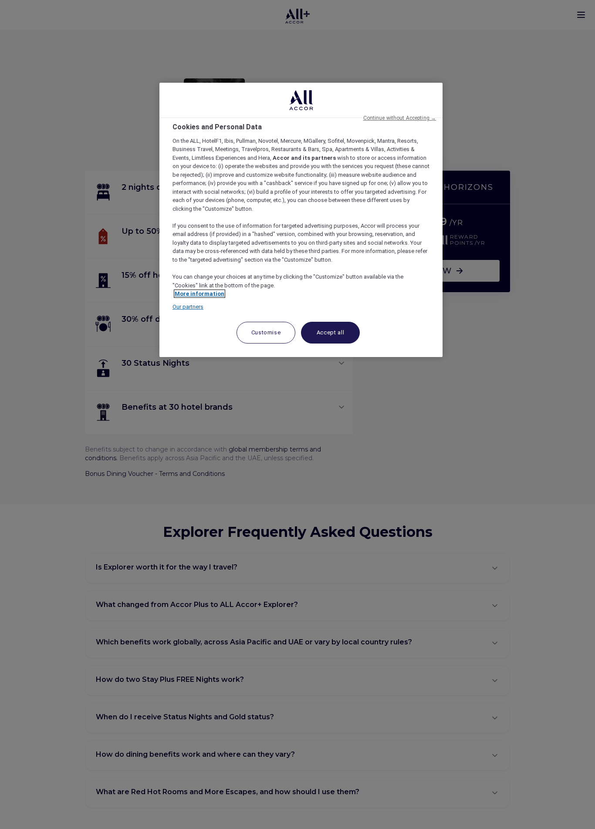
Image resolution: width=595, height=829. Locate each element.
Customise (266, 332)
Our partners (187, 306)
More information (199, 293)
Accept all (331, 332)
